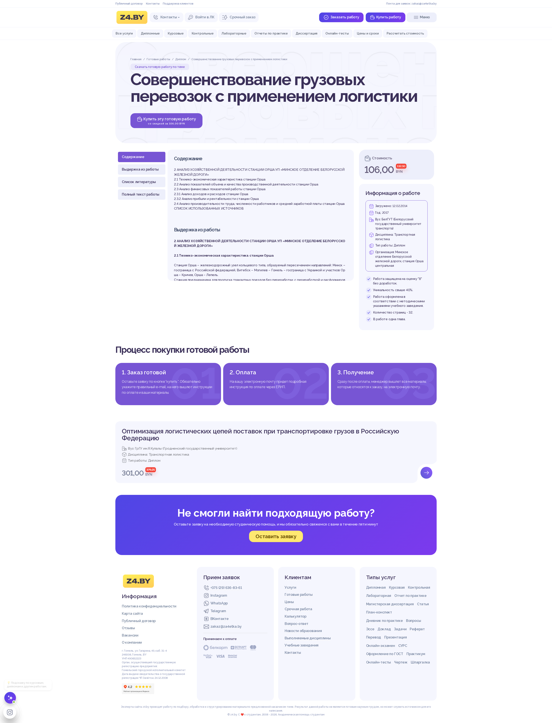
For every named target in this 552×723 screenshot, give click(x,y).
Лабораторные (233, 33)
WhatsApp (219, 603)
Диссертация (306, 33)
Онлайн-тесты (337, 33)
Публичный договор (129, 3)
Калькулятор (295, 616)
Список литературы (139, 182)
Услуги (290, 587)
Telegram (218, 611)
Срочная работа (298, 609)
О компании (132, 642)
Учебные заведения (301, 645)
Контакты (153, 3)
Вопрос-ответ (296, 624)
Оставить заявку (276, 536)
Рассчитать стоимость (405, 33)
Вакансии (130, 635)
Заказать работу (344, 17)
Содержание (133, 157)
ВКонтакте (219, 619)
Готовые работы (299, 595)
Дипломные (150, 33)
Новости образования (303, 631)
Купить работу (388, 17)
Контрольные (203, 33)
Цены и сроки (368, 33)
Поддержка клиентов (178, 3)
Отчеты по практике (271, 33)
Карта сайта (132, 614)
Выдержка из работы (140, 169)
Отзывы (128, 628)
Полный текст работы (140, 194)
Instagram (218, 595)
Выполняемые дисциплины (308, 638)
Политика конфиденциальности (149, 606)
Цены (289, 602)
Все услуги (124, 33)
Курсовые (175, 33)
